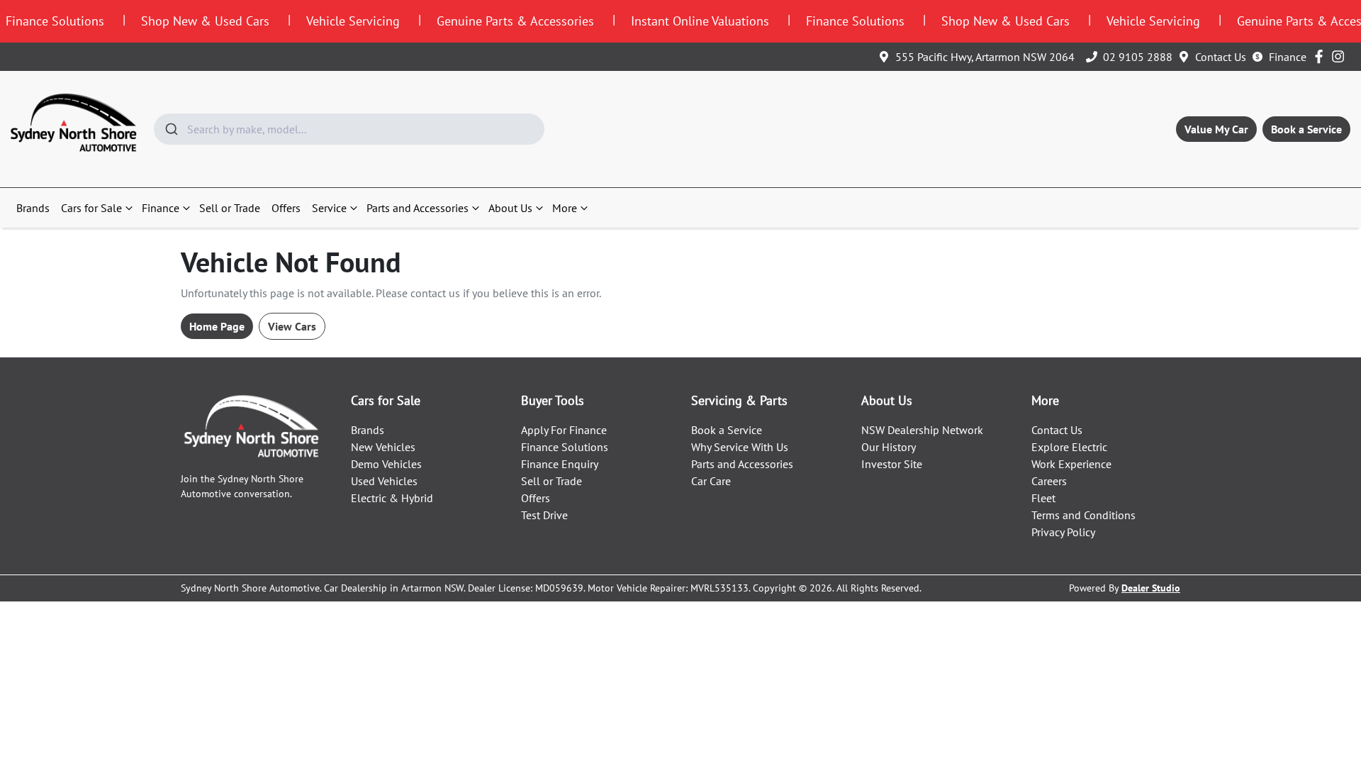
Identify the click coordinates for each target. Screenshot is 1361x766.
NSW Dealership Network (922, 430)
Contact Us (1220, 57)
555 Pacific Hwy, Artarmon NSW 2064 (985, 57)
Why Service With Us (739, 447)
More (564, 208)
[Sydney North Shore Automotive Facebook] (1321, 56)
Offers (286, 208)
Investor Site (891, 464)
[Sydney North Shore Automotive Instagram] (1340, 56)
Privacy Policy (1063, 532)
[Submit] (170, 129)
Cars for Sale (91, 208)
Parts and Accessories (417, 208)
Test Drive (544, 515)
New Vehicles (383, 447)
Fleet (1043, 498)
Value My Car (1216, 129)
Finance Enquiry (559, 464)
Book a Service (1306, 129)
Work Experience (1071, 464)
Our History (888, 447)
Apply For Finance (564, 430)
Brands (33, 208)
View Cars (292, 326)
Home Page (217, 326)
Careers (1049, 481)
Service (329, 208)
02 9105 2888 (1137, 57)
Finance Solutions (564, 447)
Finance (1287, 57)
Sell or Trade (229, 208)
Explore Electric (1069, 447)
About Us (510, 208)
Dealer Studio (1150, 588)
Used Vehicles (384, 481)
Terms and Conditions (1083, 515)
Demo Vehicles (386, 464)
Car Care (711, 481)
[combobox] (349, 129)
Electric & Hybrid (392, 498)
